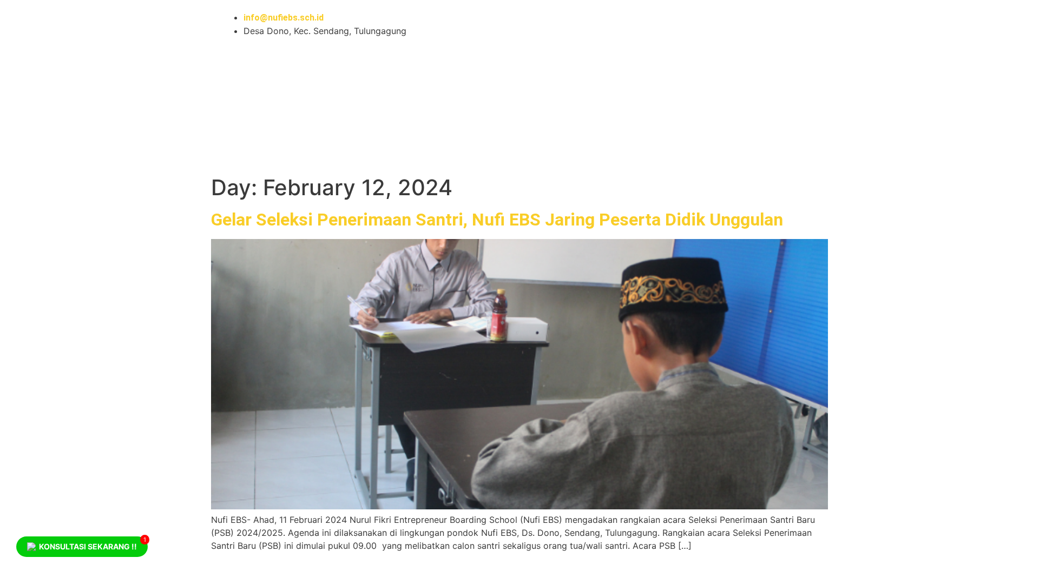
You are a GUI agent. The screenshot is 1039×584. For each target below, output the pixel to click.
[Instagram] (568, 24)
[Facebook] (597, 24)
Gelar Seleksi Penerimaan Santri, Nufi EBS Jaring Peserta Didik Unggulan (497, 219)
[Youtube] (538, 24)
